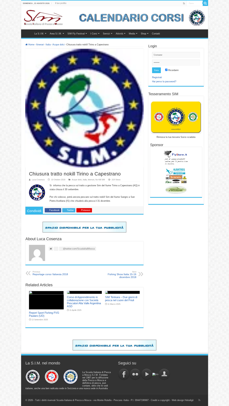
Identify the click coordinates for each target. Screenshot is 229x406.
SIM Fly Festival (76, 33)
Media (132, 33)
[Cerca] (205, 3)
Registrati (157, 77)
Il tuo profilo (60, 3)
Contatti (156, 33)
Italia (48, 44)
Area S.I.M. (56, 33)
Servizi (106, 33)
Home (27, 33)
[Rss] (184, 3)
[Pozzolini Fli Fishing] (176, 189)
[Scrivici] (164, 374)
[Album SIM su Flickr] (135, 374)
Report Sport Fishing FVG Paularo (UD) (44, 314)
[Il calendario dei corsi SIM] (140, 17)
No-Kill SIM (100, 180)
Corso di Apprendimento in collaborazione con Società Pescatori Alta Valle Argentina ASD (84, 302)
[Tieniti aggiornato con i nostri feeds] (155, 374)
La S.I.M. (39, 33)
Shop (143, 33)
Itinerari (40, 44)
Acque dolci (58, 44)
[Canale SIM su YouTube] (146, 374)
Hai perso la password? (164, 81)
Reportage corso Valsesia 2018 (50, 273)
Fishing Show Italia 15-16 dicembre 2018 (122, 275)
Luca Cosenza (38, 180)
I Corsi (93, 33)
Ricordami (173, 70)
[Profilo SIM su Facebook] (124, 374)
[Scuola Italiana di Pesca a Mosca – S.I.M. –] (43, 17)
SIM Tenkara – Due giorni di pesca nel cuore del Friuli (121, 299)
